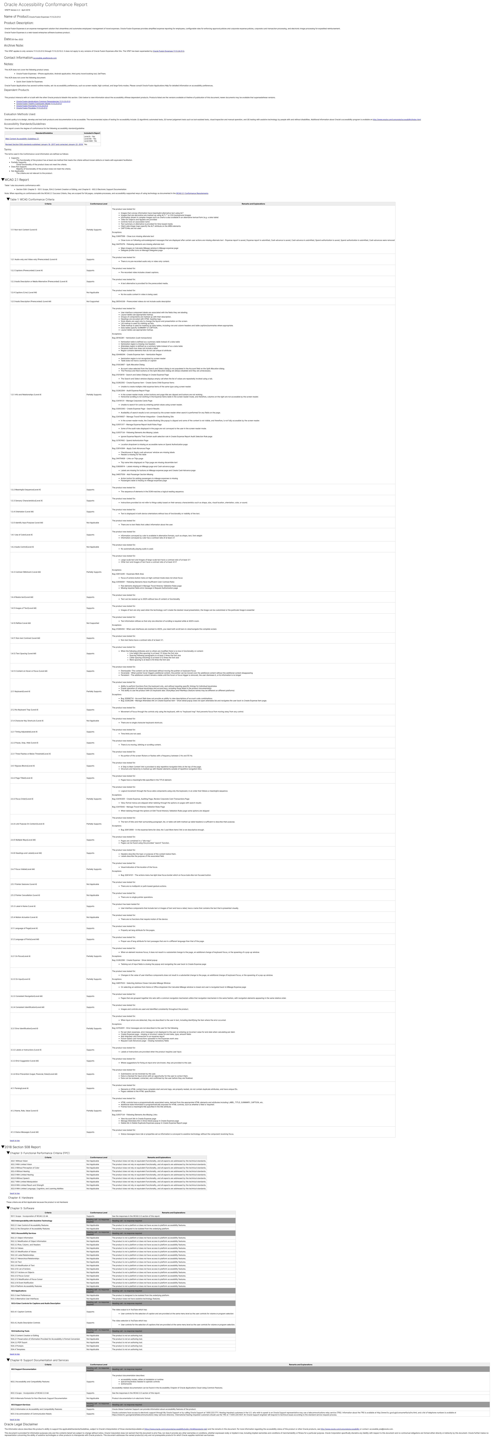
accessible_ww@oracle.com (45, 58)
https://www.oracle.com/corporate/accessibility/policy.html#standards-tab (175, 1429)
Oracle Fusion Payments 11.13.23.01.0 (32, 106)
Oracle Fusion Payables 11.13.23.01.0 (31, 108)
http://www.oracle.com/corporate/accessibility (340, 1429)
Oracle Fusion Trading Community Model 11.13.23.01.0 (39, 103)
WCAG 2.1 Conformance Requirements (192, 193)
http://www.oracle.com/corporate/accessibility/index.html (397, 119)
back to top (15, 1140)
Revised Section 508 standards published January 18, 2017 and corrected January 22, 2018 (44, 144)
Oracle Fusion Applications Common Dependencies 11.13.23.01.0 (43, 101)
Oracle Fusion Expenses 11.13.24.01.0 (168, 51)
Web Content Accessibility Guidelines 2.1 (22, 139)
